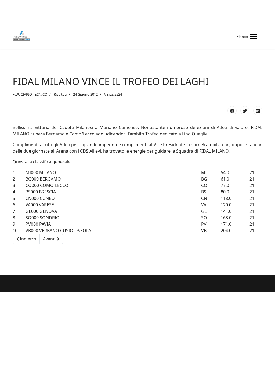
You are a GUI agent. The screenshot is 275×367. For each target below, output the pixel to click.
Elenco (242, 36)
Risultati (60, 94)
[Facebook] (232, 110)
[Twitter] (244, 110)
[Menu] (252, 36)
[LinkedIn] (257, 110)
